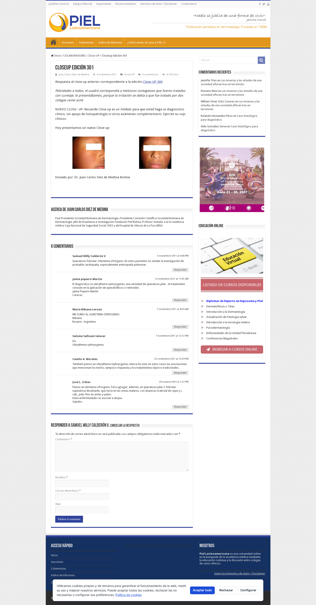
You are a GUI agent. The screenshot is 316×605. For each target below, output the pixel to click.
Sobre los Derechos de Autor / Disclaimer (239, 573)
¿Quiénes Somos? (58, 3)
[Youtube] (268, 4)
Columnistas (86, 42)
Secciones (68, 42)
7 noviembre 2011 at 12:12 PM (172, 335)
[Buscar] (261, 60)
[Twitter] (264, 4)
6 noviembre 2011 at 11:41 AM (172, 278)
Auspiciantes (103, 3)
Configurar (248, 590)
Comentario (63, 439)
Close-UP (94, 55)
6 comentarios (150, 74)
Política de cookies (128, 595)
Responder (180, 269)
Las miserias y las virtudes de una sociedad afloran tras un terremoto (230, 105)
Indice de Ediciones (110, 42)
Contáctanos (189, 3)
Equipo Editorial (82, 3)
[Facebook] (260, 4)
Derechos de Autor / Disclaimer (158, 3)
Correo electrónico (68, 490)
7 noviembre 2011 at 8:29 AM (173, 309)
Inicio (53, 41)
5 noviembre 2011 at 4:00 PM (173, 255)
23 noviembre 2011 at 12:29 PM (171, 358)
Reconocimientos (125, 3)
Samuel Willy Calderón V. (90, 425)
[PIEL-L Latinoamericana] (74, 21)
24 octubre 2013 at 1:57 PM (174, 381)
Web (58, 504)
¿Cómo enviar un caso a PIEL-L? (146, 42)
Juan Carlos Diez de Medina (74, 74)
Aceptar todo (202, 590)
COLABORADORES (74, 55)
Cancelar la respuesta (125, 426)
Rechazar (226, 590)
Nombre (61, 477)
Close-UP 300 (152, 82)
